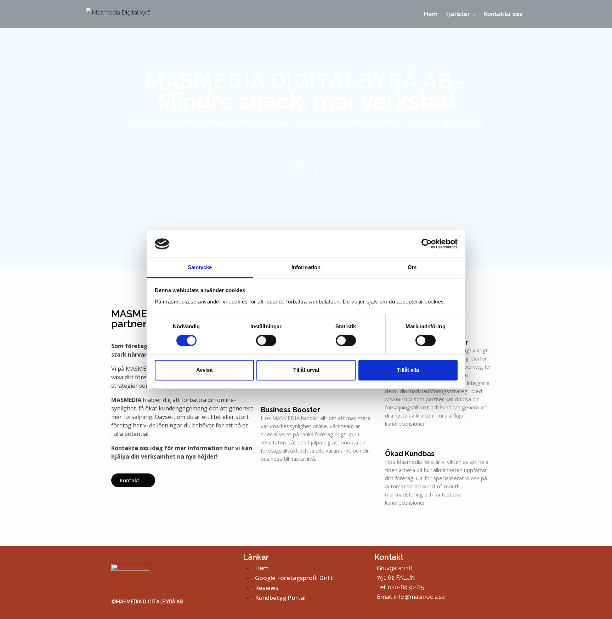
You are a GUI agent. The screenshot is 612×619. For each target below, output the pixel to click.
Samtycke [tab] (200, 267)
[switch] (266, 340)
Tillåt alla (408, 370)
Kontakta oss (502, 13)
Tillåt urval (306, 370)
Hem (431, 13)
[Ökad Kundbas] (391, 441)
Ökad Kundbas (410, 453)
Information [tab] (306, 267)
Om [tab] (412, 267)
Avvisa (204, 370)
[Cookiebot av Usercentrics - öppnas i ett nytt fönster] (427, 244)
